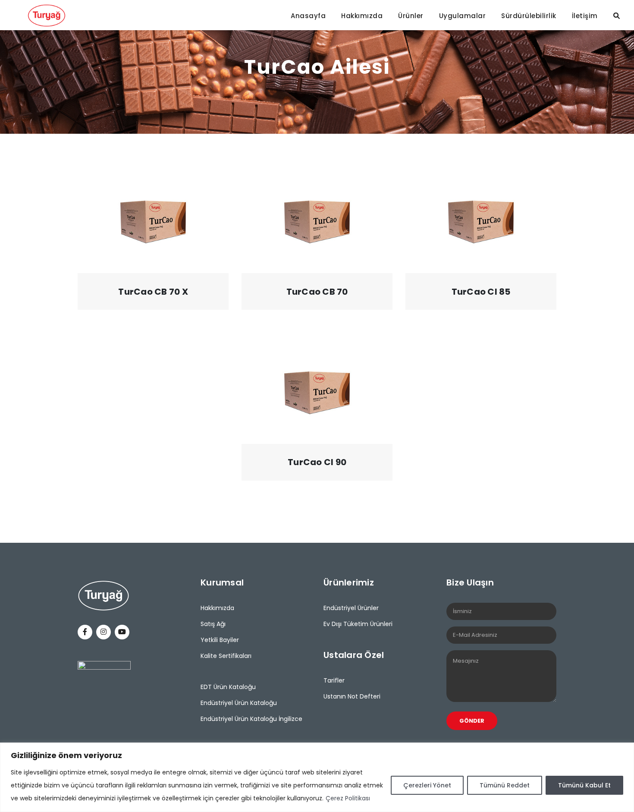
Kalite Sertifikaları (226, 655)
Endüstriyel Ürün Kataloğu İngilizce (251, 718)
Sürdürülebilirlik (528, 15)
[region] (317, 777)
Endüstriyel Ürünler (351, 608)
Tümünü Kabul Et (584, 785)
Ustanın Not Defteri (351, 696)
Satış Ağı (213, 624)
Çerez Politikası (348, 798)
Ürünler (411, 15)
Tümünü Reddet (505, 785)
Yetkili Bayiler (220, 640)
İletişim (585, 15)
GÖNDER (471, 721)
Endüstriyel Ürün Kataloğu (239, 703)
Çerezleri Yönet (427, 785)
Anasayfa (308, 15)
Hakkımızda (362, 15)
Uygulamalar (462, 15)
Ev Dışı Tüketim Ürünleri (357, 624)
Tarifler (334, 680)
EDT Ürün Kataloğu (228, 687)
